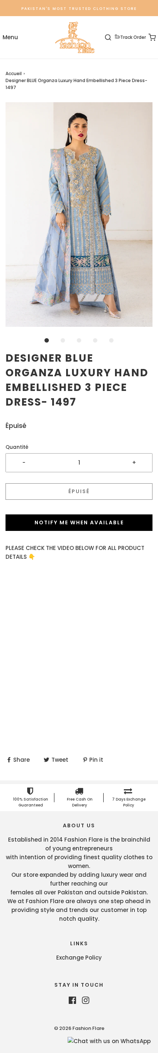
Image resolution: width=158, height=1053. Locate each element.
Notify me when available (79, 522)
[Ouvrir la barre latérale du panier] (148, 37)
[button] (79, 214)
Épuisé (79, 491)
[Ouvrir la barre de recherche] (112, 37)
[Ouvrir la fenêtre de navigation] (10, 37)
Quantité (17, 447)
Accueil (14, 73)
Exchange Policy (79, 957)
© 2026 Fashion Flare (79, 1028)
